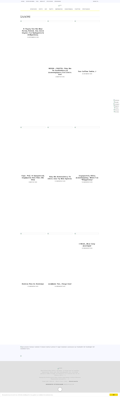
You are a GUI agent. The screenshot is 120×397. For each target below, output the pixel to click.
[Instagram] (116, 104)
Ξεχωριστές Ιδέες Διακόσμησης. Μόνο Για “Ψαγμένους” (87, 178)
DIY (46, 9)
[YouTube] (116, 111)
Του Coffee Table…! (87, 71)
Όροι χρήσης (50, 1)
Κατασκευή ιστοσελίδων (54, 384)
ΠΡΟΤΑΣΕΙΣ (86, 9)
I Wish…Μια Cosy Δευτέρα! (87, 245)
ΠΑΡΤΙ (51, 9)
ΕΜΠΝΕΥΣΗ (59, 9)
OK (114, 395)
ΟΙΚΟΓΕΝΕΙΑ (69, 9)
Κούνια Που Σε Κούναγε (33, 284)
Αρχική (22, 1)
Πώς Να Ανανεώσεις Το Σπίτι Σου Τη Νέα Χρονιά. (60, 178)
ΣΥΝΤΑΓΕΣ (33, 9)
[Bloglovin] (116, 106)
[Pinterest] (116, 109)
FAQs (37, 1)
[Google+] (116, 102)
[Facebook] (116, 100)
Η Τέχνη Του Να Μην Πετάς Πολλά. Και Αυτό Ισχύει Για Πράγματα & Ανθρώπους (33, 32)
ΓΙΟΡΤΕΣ (77, 9)
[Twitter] (116, 108)
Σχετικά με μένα (30, 1)
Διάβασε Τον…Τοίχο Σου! (60, 284)
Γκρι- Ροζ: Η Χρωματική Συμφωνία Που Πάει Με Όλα (33, 178)
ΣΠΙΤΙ (41, 9)
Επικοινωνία (58, 1)
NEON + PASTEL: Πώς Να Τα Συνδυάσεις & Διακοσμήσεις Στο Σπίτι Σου (60, 71)
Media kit (42, 1)
